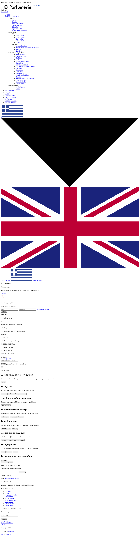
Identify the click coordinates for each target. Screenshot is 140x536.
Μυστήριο (13, 417)
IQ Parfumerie (20, 87)
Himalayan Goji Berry (22, 75)
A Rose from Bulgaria (22, 61)
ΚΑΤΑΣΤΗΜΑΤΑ (10, 97)
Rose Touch (19, 71)
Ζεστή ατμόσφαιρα (19, 440)
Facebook (7, 101)
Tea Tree (18, 77)
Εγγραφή (3, 293)
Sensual (14, 428)
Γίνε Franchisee (9, 498)
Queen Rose (19, 63)
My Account (8, 99)
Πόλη (10, 440)
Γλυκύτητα (20, 417)
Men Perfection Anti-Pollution (25, 78)
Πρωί (3, 405)
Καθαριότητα (5, 417)
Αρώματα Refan (17, 29)
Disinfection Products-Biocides (25, 66)
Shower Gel (19, 39)
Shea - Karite (20, 73)
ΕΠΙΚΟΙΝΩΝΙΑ (10, 95)
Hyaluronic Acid (21, 56)
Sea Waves (19, 70)
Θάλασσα (4, 440)
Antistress (19, 58)
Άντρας (14, 20)
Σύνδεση (4, 311)
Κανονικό (8, 452)
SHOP (3, 524)
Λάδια (18, 42)
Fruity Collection (21, 82)
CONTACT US (5, 521)
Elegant (4, 428)
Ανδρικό (11, 394)
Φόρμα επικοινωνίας (11, 495)
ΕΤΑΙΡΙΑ (7, 92)
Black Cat (15, 27)
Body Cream (20, 37)
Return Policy (9, 505)
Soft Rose (19, 68)
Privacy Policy (9, 502)
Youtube (13, 101)
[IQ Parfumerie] (22, 8)
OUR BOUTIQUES (7, 523)
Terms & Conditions (11, 500)
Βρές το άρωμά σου (18, 23)
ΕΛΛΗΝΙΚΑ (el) (37, 280)
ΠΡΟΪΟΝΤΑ (8, 17)
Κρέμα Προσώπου (21, 46)
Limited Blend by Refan (19, 30)
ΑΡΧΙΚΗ (7, 15)
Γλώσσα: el (4, 12)
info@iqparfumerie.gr (11, 478)
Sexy (9, 428)
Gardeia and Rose (21, 80)
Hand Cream (20, 41)
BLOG (7, 94)
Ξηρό (3, 452)
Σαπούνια (19, 51)
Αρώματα (7, 491)
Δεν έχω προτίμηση (20, 394)
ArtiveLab (11, 531)
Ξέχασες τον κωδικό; (43, 309)
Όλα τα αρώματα (6, 359)
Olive (17, 59)
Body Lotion (20, 35)
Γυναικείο (4, 394)
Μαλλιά (18, 49)
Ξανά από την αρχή (7, 462)
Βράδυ (8, 405)
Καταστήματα (9, 497)
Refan (18, 89)
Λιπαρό (15, 452)
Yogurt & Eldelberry (22, 65)
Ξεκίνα (3, 382)
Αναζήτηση (23, 472)
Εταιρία (7, 493)
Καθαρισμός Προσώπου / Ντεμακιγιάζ (28, 47)
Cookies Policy (9, 503)
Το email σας (4, 515)
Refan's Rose (20, 83)
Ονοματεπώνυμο (5, 512)
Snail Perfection (21, 54)
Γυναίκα (14, 22)
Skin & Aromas (17, 25)
